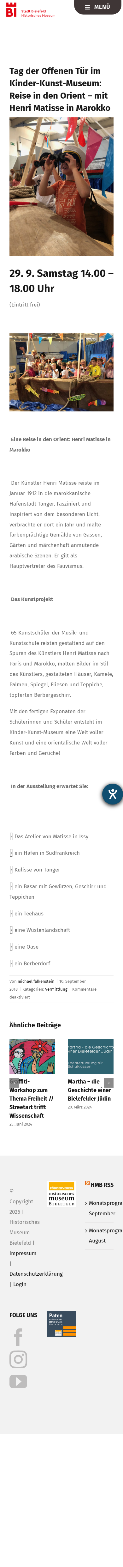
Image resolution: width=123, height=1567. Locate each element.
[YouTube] (18, 1381)
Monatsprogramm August (99, 1235)
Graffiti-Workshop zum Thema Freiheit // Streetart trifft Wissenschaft (31, 1098)
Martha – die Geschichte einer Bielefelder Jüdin (89, 1090)
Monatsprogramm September (99, 1208)
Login (19, 1284)
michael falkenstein (36, 981)
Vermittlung (56, 989)
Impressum (23, 1253)
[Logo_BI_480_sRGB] (30, 5)
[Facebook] (18, 1337)
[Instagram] (18, 1359)
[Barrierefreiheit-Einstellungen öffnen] (112, 794)
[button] (14, 1083)
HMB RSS (102, 1184)
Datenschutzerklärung (36, 1274)
